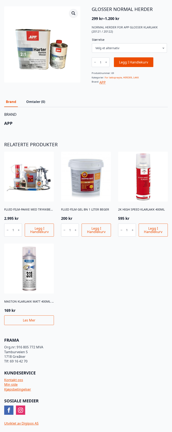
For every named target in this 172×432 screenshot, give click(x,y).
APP (102, 82)
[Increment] (106, 62)
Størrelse (98, 39)
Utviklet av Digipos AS (21, 423)
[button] (73, 13)
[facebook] (8, 410)
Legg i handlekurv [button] (39, 230)
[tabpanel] (86, 119)
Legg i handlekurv (133, 62)
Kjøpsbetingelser (17, 389)
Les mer (29, 320)
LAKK (136, 77)
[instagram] (20, 410)
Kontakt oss (13, 380)
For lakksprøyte (113, 77)
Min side (11, 384)
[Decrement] (95, 62)
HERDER (127, 77)
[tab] (11, 101)
